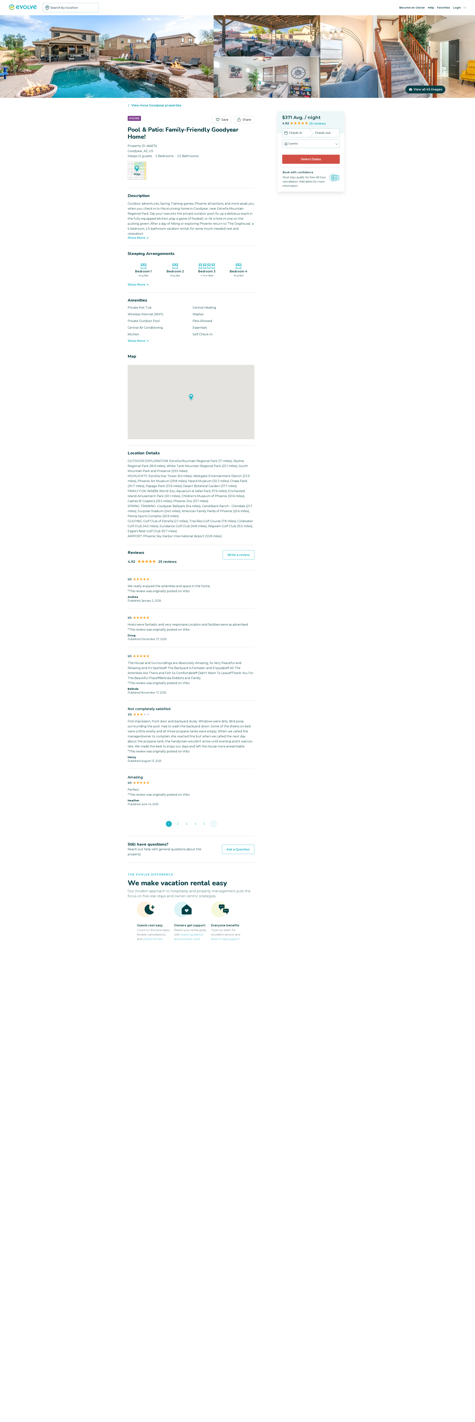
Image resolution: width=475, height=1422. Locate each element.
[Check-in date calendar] (286, 133)
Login (457, 7)
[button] (311, 144)
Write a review (238, 555)
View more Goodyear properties (156, 105)
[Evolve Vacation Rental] (23, 9)
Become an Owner (412, 7)
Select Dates (311, 159)
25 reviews (317, 123)
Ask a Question (238, 849)
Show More (136, 238)
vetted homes (152, 939)
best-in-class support (225, 939)
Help (431, 7)
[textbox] (71, 7)
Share (247, 119)
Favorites (443, 7)
